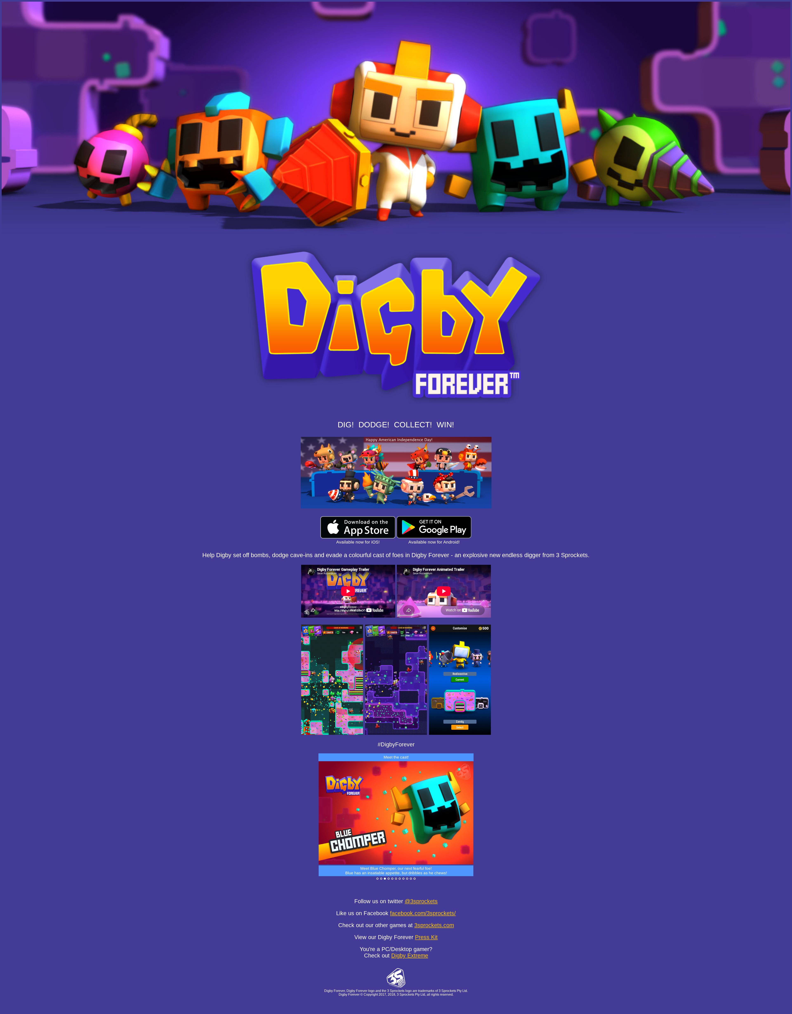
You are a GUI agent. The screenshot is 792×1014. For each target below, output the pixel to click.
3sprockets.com (434, 925)
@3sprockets (421, 901)
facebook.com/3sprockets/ (423, 913)
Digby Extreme (409, 956)
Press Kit (426, 937)
